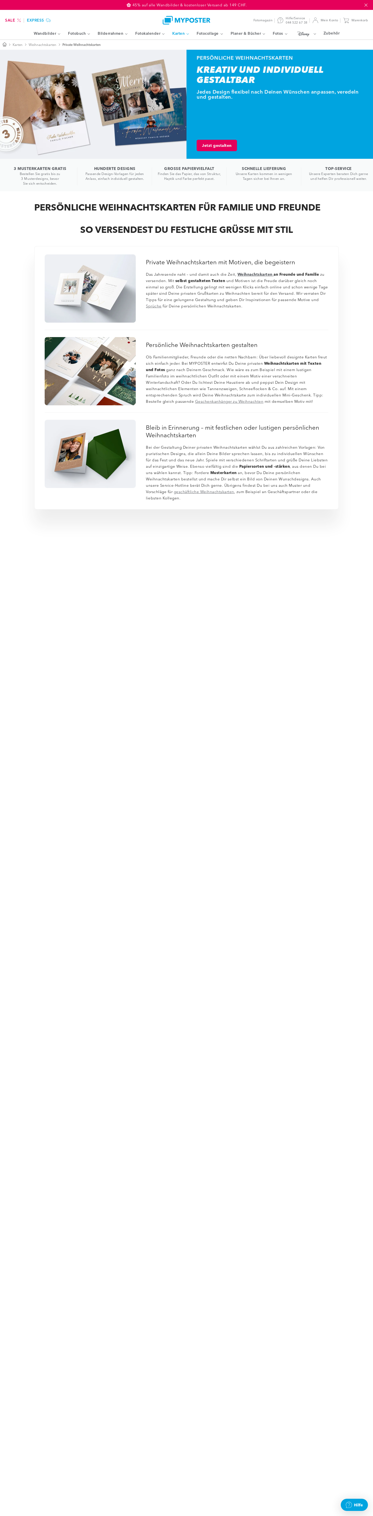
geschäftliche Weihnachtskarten (204, 491)
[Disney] (305, 34)
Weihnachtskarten (42, 45)
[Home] (186, 20)
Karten (18, 45)
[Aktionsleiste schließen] (366, 5)
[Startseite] (5, 44)
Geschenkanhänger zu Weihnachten (229, 401)
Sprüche (154, 306)
